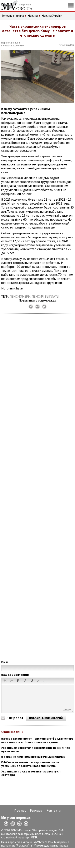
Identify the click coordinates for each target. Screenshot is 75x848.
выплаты (52, 296)
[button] (5, 681)
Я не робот (15, 718)
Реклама (36, 810)
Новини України (52, 15)
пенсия (38, 296)
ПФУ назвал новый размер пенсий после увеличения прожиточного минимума (30, 764)
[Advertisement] (37, 491)
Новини (33, 15)
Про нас (20, 810)
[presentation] (5, 681)
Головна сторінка (13, 15)
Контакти (53, 810)
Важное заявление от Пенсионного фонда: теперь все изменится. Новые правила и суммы (37, 740)
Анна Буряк (66, 45)
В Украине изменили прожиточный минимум (33, 757)
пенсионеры (20, 296)
